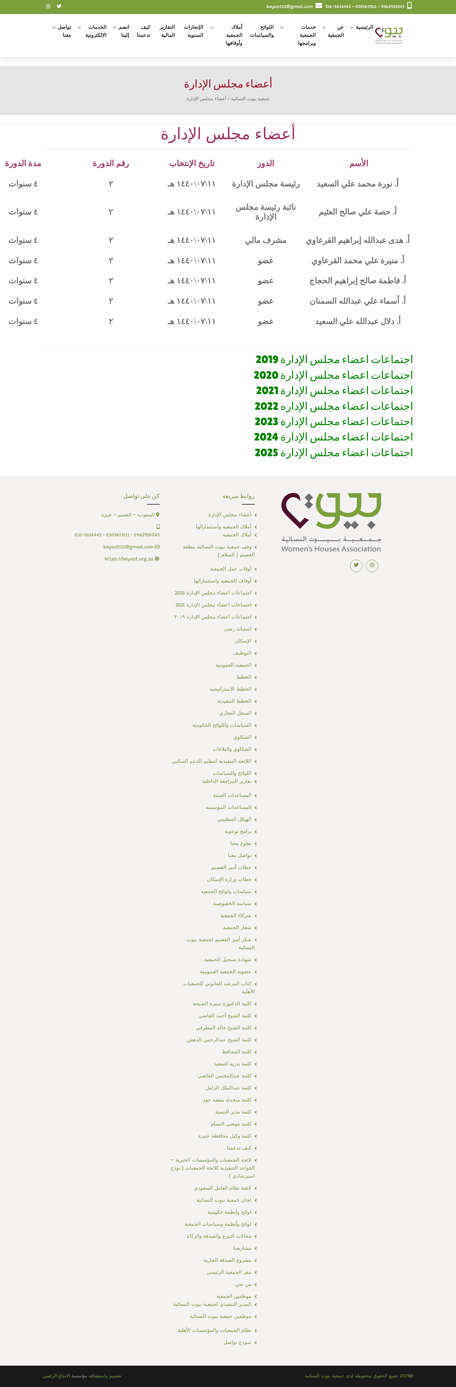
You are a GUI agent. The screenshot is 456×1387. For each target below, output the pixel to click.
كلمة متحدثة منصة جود (227, 1100)
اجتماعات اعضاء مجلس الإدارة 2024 (333, 436)
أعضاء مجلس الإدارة (229, 515)
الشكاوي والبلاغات (232, 749)
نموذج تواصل (237, 1342)
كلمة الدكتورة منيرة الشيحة (222, 1004)
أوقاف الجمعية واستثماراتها (222, 581)
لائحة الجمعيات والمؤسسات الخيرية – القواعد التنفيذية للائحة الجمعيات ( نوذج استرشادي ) (213, 1168)
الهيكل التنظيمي (234, 819)
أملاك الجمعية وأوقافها (234, 35)
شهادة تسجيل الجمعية (227, 960)
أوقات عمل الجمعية (230, 569)
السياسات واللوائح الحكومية (221, 725)
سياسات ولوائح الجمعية (226, 891)
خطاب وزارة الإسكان (229, 879)
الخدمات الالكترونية (95, 31)
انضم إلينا (124, 31)
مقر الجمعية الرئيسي (229, 1272)
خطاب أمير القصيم (231, 867)
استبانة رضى (237, 629)
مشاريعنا (242, 1248)
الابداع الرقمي (56, 1376)
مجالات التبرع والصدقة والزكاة (219, 1236)
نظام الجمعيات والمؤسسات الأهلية (214, 1330)
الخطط (243, 677)
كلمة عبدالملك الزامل (228, 1088)
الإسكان (243, 641)
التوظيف (242, 653)
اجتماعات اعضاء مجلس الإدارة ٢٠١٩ (212, 617)
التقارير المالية (167, 31)
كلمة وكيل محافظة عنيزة (224, 1136)
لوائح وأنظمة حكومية (229, 1212)
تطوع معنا (240, 843)
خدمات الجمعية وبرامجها (307, 35)
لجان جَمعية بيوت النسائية (224, 1200)
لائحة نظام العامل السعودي (222, 1188)
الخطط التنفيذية (234, 701)
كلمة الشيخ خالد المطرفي (223, 1028)
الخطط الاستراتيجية (230, 689)
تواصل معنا (64, 31)
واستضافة (98, 1376)
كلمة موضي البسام (231, 1124)
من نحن (243, 1284)
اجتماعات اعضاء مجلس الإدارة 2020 (213, 593)
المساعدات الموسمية (228, 807)
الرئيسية (364, 27)
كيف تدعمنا (143, 31)
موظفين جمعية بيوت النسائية (220, 1316)
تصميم (115, 1376)
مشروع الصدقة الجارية (227, 1260)
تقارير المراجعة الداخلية (226, 781)
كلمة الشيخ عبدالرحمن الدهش (219, 1040)
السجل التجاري (235, 713)
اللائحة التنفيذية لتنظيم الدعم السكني (211, 761)
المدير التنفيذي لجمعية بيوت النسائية (212, 1304)
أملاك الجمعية (237, 535)
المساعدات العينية (232, 795)
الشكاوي (242, 737)
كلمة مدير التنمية (233, 1112)
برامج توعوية (238, 831)
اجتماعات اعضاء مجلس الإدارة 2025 (334, 452)
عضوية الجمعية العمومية (225, 972)
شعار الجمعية (237, 927)
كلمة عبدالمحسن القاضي (224, 1076)
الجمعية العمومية (233, 665)
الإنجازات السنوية (193, 31)
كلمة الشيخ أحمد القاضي (224, 1016)
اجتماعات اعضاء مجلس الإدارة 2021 (213, 605)
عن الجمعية (336, 31)
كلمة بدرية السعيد (232, 1064)
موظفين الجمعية (233, 1296)
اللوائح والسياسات (262, 31)
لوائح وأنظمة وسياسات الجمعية (218, 1224)
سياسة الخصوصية (232, 903)
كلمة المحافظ (236, 1052)
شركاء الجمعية (235, 915)
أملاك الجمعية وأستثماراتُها (223, 527)
